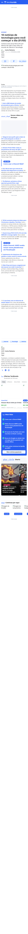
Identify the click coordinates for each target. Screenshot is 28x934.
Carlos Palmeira (10, 50)
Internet (4, 32)
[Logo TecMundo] (10, 2)
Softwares (9, 382)
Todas (3, 382)
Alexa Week (17, 382)
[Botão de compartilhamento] (5, 61)
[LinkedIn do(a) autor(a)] (5, 370)
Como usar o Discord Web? (13, 164)
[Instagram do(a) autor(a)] (8, 370)
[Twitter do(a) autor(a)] (2, 370)
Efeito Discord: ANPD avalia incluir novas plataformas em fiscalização (13, 247)
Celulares (24, 382)
